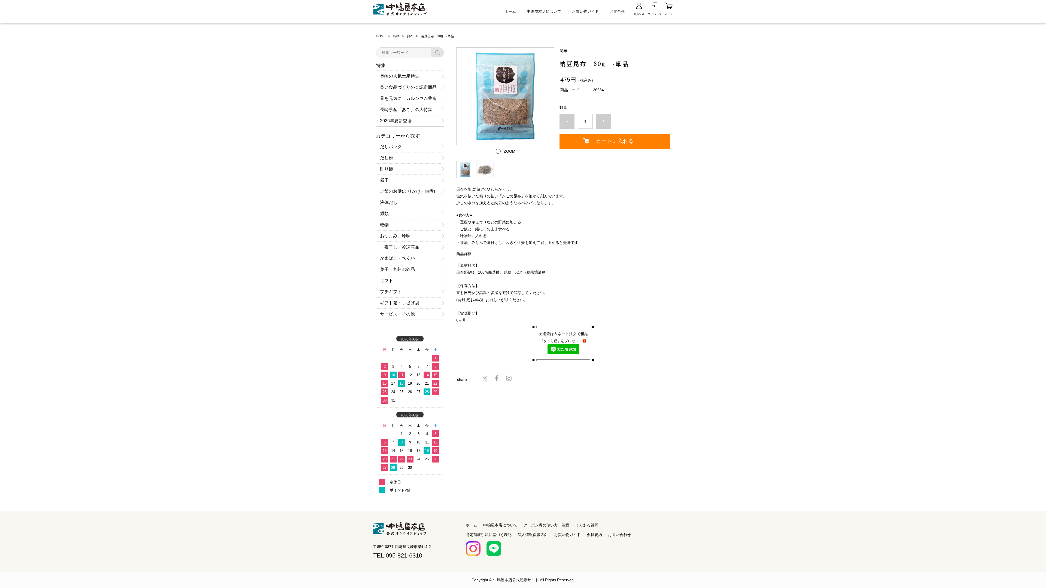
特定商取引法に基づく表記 (489, 534)
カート (669, 14)
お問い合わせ (619, 534)
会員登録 (639, 14)
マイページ (654, 14)
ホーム (510, 11)
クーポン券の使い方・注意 (546, 525)
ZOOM (509, 151)
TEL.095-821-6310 (397, 555)
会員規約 (594, 534)
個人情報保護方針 (533, 534)
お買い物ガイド (585, 11)
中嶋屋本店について (544, 11)
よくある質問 (586, 525)
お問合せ (617, 11)
